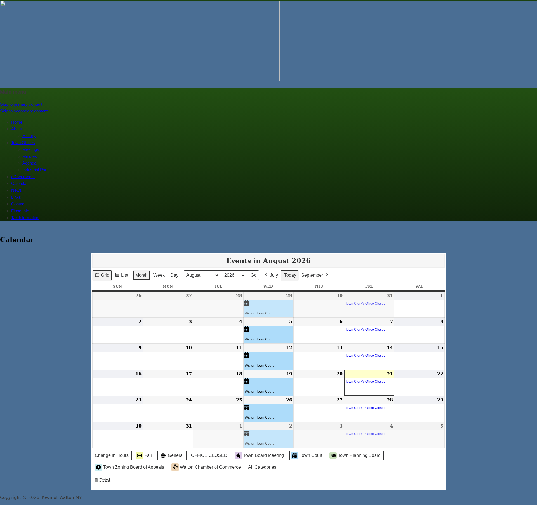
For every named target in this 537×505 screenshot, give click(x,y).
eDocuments (23, 176)
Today (290, 275)
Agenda (29, 163)
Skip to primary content (21, 104)
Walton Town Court (259, 313)
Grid (102, 277)
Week (159, 275)
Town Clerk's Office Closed (365, 304)
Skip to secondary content (24, 111)
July (274, 275)
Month (141, 275)
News (16, 190)
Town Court (311, 455)
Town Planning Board (359, 455)
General (176, 455)
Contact (18, 203)
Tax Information (25, 217)
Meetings (30, 149)
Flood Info (20, 210)
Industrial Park (35, 169)
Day (174, 275)
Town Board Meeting (263, 455)
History (29, 135)
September (312, 275)
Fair (148, 455)
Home (16, 122)
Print (102, 482)
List (121, 277)
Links (16, 197)
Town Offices (23, 142)
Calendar (19, 183)
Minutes (29, 156)
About (16, 128)
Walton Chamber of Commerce (210, 467)
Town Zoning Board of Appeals (133, 467)
